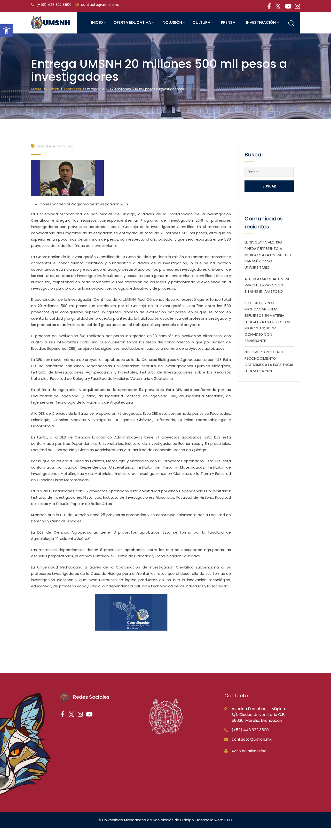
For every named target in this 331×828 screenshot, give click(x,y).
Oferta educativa (132, 22)
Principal (65, 146)
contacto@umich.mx (100, 4)
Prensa (228, 22)
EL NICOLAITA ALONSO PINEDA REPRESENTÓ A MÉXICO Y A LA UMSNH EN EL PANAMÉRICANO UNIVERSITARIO (268, 255)
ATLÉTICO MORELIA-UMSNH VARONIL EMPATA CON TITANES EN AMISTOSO (267, 285)
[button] (6, 30)
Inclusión (172, 22)
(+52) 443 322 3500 (53, 4)
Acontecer (47, 146)
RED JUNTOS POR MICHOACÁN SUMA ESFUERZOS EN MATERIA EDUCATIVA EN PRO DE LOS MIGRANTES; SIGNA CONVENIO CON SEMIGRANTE (267, 321)
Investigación (261, 22)
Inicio (97, 22)
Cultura (201, 22)
